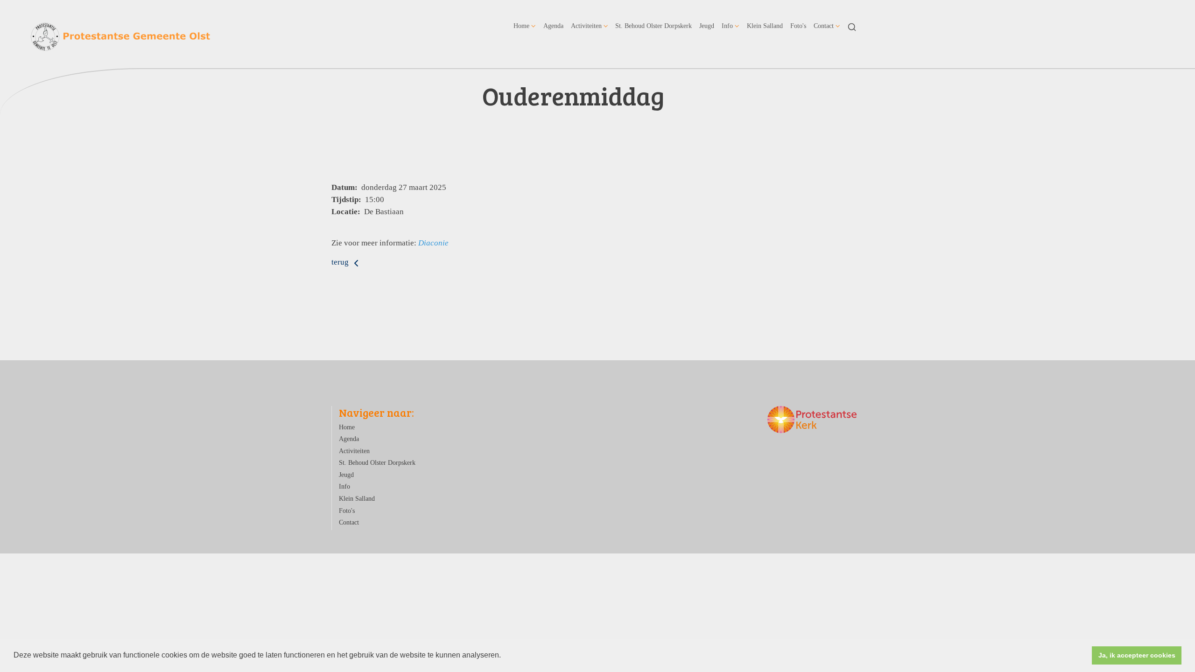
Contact (824, 25)
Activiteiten (586, 25)
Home (521, 25)
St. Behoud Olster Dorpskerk (653, 25)
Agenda (553, 25)
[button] (504, 656)
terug (341, 262)
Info (727, 25)
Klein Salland (765, 25)
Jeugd (706, 25)
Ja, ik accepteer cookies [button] (1136, 655)
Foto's (798, 25)
